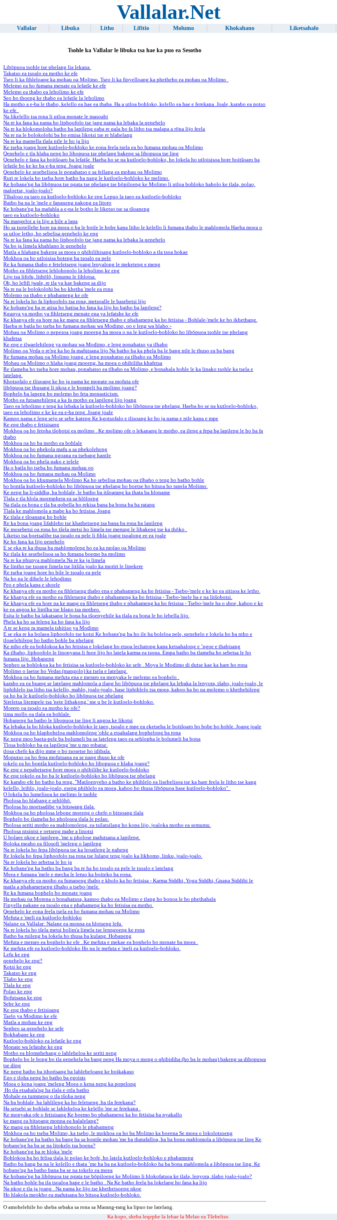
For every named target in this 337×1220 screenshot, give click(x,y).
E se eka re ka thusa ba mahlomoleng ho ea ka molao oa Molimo (74, 548)
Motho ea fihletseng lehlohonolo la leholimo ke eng (61, 271)
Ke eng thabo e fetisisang (31, 425)
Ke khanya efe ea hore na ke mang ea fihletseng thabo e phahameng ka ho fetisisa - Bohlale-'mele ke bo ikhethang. (130, 320)
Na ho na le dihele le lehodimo (37, 579)
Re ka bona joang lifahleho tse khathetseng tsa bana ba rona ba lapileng (83, 523)
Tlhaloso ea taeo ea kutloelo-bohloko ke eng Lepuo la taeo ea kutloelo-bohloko (92, 197)
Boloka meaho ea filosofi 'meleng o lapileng (52, 844)
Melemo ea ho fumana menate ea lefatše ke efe (54, 86)
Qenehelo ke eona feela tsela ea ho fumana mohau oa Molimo (71, 911)
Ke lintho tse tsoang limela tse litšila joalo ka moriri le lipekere (73, 566)
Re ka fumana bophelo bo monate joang (47, 893)
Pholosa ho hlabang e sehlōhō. (37, 800)
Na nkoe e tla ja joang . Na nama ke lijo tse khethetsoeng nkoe (72, 1189)
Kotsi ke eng (17, 967)
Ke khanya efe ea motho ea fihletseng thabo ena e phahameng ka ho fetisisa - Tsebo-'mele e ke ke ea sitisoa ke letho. (131, 591)
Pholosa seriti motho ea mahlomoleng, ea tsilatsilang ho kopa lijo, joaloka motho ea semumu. (107, 825)
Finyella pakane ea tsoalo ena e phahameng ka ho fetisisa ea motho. (78, 905)
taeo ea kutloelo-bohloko (31, 215)
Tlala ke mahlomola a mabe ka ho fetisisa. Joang (57, 511)
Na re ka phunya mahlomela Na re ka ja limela (54, 560)
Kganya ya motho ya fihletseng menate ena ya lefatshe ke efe (70, 314)
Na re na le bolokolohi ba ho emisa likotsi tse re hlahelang (67, 135)
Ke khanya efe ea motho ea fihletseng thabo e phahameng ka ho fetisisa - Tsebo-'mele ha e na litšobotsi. (117, 597)
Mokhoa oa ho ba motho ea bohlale (42, 443)
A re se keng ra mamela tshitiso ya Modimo (51, 628)
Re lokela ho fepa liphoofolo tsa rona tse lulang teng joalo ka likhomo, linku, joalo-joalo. (102, 856)
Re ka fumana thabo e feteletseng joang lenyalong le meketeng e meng (81, 264)
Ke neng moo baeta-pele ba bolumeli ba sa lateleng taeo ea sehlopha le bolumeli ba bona (102, 739)
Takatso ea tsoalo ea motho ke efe (40, 73)
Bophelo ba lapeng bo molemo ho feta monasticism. (61, 394)
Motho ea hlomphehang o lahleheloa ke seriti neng (60, 1053)
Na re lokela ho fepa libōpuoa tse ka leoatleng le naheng (65, 850)
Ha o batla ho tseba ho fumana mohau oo (48, 468)
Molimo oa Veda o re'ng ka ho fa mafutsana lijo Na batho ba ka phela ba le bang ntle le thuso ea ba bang (118, 351)
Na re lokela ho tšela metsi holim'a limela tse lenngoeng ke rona (74, 930)
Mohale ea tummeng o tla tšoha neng (44, 1096)
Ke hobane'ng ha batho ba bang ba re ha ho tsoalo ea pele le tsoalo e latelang (88, 868)
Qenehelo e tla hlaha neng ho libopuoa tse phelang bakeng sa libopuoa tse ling (91, 154)
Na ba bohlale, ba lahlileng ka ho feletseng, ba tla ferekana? (69, 1102)
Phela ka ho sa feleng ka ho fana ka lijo (46, 622)
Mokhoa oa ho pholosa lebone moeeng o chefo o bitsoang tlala (73, 813)
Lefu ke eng (16, 955)
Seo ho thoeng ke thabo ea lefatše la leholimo (53, 98)
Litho (107, 28)
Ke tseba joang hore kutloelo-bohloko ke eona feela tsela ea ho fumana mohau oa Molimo (103, 147)
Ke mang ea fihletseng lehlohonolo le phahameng (58, 1127)
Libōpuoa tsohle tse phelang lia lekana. (47, 67)
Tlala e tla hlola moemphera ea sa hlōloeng (51, 499)
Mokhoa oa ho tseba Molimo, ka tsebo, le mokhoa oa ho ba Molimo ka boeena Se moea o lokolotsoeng (118, 1133)
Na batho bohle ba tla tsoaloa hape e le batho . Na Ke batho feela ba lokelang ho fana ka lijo (105, 1182)
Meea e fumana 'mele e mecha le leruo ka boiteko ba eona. (67, 874)
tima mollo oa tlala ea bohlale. (37, 714)
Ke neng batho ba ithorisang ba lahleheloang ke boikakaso (68, 1072)
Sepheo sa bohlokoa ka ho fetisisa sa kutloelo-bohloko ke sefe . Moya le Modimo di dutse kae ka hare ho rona (125, 665)
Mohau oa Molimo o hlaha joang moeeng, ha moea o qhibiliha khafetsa (82, 363)
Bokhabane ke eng (24, 1035)
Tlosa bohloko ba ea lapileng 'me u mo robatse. (55, 745)
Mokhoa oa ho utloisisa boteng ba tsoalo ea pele (57, 258)
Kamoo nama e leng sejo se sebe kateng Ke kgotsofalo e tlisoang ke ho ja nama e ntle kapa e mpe (110, 418)
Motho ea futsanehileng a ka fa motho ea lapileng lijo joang (69, 400)
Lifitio (141, 28)
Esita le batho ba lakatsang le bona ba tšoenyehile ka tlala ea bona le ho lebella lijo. (96, 616)
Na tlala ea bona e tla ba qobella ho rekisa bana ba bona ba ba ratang (79, 505)
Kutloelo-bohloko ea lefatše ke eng (42, 1041)
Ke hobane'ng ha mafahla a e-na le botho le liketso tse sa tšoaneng (76, 209)
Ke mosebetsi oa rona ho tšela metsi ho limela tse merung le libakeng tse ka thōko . (95, 529)
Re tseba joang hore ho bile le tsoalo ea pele (52, 572)
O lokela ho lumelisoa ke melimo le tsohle (50, 794)
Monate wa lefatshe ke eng (32, 1047)
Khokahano (239, 28)
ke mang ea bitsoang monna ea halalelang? (51, 1121)
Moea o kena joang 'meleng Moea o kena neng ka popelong (69, 1084)
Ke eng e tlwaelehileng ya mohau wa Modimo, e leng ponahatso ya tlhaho (85, 345)
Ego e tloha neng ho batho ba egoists (44, 1078)
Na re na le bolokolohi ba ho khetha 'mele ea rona (58, 289)
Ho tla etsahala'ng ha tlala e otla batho (46, 1090)
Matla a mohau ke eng (28, 1022)
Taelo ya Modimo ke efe (30, 1016)
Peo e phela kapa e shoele (31, 585)
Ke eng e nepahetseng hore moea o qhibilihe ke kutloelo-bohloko (76, 770)
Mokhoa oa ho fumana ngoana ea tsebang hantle (57, 455)
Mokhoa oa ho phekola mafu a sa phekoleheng (55, 449)
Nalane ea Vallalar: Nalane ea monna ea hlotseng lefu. (62, 924)
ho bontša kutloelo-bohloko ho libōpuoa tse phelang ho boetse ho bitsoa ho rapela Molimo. (105, 486)
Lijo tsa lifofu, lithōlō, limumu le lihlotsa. (49, 277)
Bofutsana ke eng (22, 998)
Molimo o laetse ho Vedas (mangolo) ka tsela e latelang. (65, 671)
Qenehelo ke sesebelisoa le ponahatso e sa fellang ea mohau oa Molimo (82, 172)
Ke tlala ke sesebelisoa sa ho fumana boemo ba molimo (64, 554)
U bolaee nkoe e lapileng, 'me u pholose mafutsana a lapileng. (71, 837)
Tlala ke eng (17, 985)
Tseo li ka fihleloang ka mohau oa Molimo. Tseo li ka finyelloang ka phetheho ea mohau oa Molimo (116, 80)
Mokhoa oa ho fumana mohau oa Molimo (49, 474)
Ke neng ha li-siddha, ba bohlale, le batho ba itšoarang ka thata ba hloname (86, 492)
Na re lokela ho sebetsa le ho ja (37, 862)
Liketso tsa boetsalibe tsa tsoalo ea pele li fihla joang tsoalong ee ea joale (84, 536)
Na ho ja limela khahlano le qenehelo (44, 246)
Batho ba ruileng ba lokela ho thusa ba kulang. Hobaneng (67, 936)
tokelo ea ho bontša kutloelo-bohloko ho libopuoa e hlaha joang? (76, 764)
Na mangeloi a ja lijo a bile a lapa (40, 221)
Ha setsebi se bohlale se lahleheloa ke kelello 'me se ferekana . (72, 1109)
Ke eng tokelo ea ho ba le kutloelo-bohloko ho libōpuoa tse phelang (79, 776)
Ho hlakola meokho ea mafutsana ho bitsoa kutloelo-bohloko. (72, 1195)
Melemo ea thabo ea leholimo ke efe (43, 92)
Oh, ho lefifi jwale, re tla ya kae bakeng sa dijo (54, 283)
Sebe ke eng (16, 1004)
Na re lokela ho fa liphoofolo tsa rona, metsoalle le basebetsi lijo (74, 301)
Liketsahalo (304, 28)
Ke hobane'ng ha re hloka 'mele (37, 1152)
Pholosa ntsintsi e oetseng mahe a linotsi (48, 831)
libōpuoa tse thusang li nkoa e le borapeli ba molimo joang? (70, 388)
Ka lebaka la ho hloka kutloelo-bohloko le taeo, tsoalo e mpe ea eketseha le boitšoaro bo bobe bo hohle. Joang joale (132, 727)
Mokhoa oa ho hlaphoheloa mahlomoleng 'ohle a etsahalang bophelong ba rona (92, 733)
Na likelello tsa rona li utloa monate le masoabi (55, 117)
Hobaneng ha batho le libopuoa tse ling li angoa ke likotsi (68, 720)
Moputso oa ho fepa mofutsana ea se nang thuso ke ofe (64, 757)
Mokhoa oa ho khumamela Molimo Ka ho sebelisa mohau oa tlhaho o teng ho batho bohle (103, 480)
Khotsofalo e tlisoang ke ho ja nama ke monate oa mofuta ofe (71, 381)
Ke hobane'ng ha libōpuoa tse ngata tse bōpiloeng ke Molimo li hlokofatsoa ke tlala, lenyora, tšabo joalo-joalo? (127, 1176)
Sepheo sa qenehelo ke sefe (33, 1028)
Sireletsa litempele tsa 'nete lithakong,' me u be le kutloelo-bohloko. (78, 702)
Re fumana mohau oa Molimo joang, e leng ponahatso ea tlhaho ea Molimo (87, 357)
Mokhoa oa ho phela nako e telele (41, 462)
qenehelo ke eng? (22, 961)
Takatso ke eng (20, 973)
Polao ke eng (17, 991)
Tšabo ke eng (18, 979)
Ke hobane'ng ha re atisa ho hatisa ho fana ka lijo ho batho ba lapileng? (82, 308)
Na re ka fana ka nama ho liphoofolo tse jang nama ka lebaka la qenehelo (84, 123)
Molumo (183, 28)
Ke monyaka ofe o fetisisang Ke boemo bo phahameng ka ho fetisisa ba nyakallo (92, 1115)
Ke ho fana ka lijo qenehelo (34, 542)
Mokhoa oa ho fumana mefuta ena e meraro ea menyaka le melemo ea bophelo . (91, 677)
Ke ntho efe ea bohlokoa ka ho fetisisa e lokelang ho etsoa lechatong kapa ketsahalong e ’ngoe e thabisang (121, 646)
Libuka (70, 28)
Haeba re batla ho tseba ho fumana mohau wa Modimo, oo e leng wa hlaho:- (87, 326)
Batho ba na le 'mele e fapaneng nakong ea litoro (57, 203)
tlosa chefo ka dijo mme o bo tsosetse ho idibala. (57, 751)
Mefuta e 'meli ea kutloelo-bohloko (42, 918)
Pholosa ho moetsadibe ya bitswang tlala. (49, 807)
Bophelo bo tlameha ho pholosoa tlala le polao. (56, 819)
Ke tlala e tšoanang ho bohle (35, 517)
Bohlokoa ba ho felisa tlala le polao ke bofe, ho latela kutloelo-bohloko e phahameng (98, 1158)
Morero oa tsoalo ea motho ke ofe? (41, 708)
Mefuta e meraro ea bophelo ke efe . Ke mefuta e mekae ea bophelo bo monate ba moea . (100, 942)
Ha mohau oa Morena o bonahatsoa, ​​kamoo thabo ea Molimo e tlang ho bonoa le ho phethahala (109, 899)
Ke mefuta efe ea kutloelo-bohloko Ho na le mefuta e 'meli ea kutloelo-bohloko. (91, 948)
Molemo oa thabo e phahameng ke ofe (45, 295)
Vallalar (27, 28)
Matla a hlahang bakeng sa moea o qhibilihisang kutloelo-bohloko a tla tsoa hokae (95, 252)
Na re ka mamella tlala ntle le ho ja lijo (46, 141)
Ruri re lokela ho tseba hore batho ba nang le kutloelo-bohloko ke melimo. (86, 178)
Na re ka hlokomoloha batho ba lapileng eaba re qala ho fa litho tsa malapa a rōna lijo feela (104, 129)
